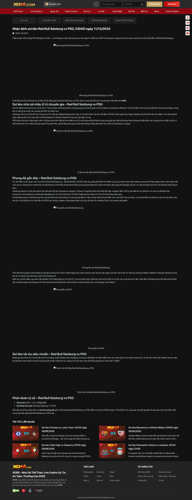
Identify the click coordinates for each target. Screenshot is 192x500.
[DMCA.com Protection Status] (15, 490)
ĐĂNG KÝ (172, 4)
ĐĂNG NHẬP (154, 4)
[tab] (24, 20)
